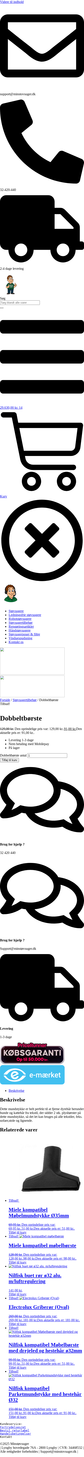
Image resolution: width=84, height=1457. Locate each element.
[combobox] (20, 302)
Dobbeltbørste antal (13, 755)
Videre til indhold (12, 2)
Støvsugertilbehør (25, 700)
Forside (5, 700)
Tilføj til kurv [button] (17, 1232)
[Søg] (1, 308)
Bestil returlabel (14, 1430)
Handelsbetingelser (15, 1433)
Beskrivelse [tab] (16, 1090)
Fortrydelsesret (13, 1427)
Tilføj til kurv (9, 760)
